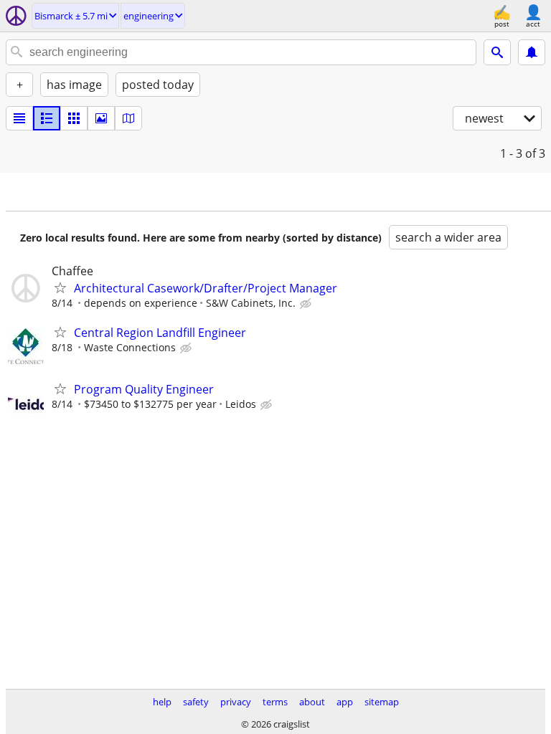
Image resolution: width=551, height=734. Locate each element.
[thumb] (46, 118)
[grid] (74, 118)
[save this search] (531, 52)
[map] (128, 118)
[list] (19, 118)
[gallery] (101, 118)
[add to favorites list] (60, 287)
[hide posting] (307, 304)
